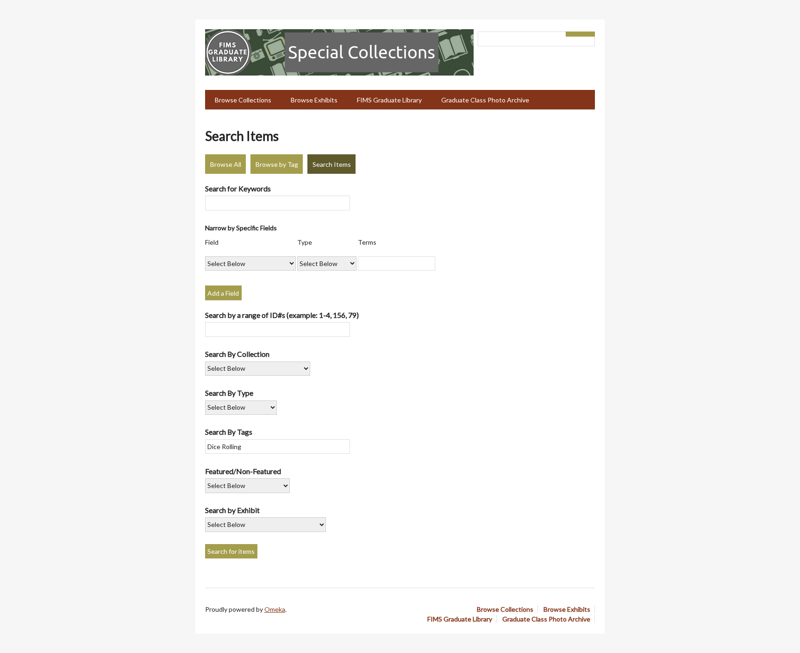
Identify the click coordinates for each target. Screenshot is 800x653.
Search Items (331, 164)
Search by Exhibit (232, 510)
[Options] (573, 34)
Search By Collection (237, 353)
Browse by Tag (277, 164)
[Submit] (588, 34)
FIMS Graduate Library (389, 100)
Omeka (274, 609)
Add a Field (223, 293)
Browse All (225, 164)
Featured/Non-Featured (243, 471)
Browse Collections (243, 100)
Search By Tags (228, 431)
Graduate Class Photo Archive (485, 100)
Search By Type (229, 392)
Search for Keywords (238, 188)
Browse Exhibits (314, 100)
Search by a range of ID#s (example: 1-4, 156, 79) (282, 315)
